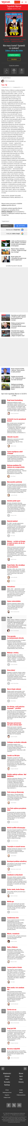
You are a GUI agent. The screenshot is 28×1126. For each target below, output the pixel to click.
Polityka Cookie (7, 1097)
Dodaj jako (13, 233)
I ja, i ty (9, 617)
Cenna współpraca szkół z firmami (15, 452)
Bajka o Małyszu (12, 947)
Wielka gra (10, 901)
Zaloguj (14, 59)
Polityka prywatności (21, 1095)
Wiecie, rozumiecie (13, 934)
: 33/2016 (14, 8)
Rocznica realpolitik (13, 1049)
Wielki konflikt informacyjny (16, 828)
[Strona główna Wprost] (5, 2)
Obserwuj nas (13, 229)
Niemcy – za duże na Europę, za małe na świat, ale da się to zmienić (16, 543)
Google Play (5, 215)
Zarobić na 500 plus (13, 755)
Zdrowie (7, 1076)
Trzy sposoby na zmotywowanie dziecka (15, 637)
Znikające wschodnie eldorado (17, 742)
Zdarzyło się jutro (12, 437)
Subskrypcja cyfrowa (17, 41)
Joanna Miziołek (14, 495)
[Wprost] (1, 78)
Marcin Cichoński (14, 895)
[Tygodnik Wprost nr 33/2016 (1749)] (14, 24)
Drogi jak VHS (11, 1028)
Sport (21, 1076)
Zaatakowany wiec (13, 918)
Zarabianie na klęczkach (15, 875)
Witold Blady (13, 701)
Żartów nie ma (11, 1010)
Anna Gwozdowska (14, 822)
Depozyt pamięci (12, 521)
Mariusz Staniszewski (15, 1022)
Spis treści (6, 39)
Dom (21, 1079)
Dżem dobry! (11, 670)
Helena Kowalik (14, 941)
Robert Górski (13, 446)
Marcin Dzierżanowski (15, 611)
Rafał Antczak (13, 559)
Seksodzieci (11, 587)
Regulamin (7, 1095)
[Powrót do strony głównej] (2, 1068)
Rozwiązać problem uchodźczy (17, 861)
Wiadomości (7, 1073)
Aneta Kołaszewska (14, 683)
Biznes (21, 1073)
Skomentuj (6, 225)
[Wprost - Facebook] (9, 1105)
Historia (21, 1082)
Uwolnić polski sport (13, 501)
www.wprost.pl (11, 1122)
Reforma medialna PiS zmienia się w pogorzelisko (16, 466)
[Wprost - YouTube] (19, 1105)
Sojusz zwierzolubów (14, 601)
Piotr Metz (13, 982)
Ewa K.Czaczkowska (15, 630)
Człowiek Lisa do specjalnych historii (16, 420)
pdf (6, 72)
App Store (23, 213)
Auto (7, 1079)
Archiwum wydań (15, 39)
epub (14, 72)
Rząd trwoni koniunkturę (15, 400)
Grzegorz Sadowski (14, 768)
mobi (21, 72)
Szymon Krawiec (14, 736)
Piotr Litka (13, 535)
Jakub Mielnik (13, 802)
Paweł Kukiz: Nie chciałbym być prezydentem (16, 566)
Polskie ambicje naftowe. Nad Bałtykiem (16, 775)
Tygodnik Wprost (14, 6)
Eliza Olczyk (13, 476)
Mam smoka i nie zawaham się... (15, 988)
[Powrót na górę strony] (25, 1068)
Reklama (21, 1092)
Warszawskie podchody (14, 482)
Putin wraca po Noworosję (15, 792)
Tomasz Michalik (14, 664)
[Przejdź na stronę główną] (0, 2)
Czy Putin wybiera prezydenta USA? (16, 809)
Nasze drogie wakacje (14, 689)
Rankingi (7, 1085)
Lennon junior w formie (14, 967)
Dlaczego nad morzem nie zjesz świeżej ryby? (14, 724)
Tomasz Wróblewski (15, 413)
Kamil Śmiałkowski (14, 1004)
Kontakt (21, 1090)
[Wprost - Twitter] (14, 1105)
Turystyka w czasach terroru (16, 846)
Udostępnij (22, 225)
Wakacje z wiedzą (12, 653)
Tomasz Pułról (13, 515)
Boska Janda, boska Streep (15, 889)
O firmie (7, 1090)
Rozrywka (7, 1082)
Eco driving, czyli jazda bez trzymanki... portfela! (15, 707)
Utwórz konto (14, 55)
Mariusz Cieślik (14, 961)
